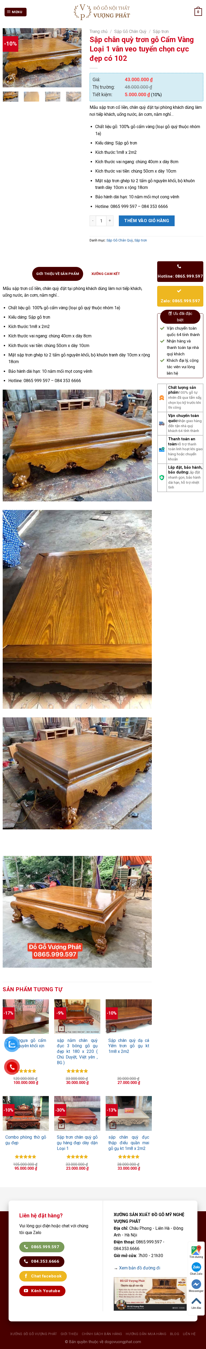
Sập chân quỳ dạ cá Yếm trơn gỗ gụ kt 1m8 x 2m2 (128, 1046)
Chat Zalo (196, 1273)
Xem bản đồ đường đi (139, 1267)
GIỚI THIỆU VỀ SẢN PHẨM (57, 274)
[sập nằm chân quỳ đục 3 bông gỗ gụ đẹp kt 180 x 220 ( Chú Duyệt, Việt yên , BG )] (77, 1016)
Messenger (196, 1291)
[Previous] (11, 58)
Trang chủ (99, 31)
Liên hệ (189, 1334)
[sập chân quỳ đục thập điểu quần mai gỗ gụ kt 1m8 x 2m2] (129, 1113)
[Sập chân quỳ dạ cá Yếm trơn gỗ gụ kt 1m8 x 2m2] (129, 1016)
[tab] (57, 274)
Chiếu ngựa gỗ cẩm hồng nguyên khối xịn (25, 1043)
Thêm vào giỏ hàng (146, 220)
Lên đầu (196, 1307)
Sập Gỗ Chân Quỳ (130, 31)
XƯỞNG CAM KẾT (105, 274)
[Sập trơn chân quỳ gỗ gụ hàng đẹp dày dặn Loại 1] (77, 1113)
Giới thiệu (69, 1334)
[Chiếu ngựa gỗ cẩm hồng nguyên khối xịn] (26, 1016)
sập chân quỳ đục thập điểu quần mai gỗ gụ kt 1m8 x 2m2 (128, 1143)
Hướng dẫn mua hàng (146, 1334)
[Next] (73, 58)
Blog (174, 1334)
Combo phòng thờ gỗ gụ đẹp (25, 1140)
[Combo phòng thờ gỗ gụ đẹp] (26, 1113)
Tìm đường (196, 1256)
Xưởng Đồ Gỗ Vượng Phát (33, 1334)
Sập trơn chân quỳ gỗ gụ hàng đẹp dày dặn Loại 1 (77, 1143)
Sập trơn (161, 31)
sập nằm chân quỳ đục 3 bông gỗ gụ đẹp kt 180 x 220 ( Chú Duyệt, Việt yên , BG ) (77, 1051)
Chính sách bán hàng (102, 1334)
